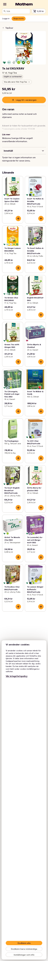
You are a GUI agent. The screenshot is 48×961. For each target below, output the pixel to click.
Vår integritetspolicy (16, 676)
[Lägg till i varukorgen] (18, 218)
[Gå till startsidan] (24, 4)
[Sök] (4, 11)
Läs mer (6, 134)
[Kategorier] (4, 4)
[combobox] (18, 11)
